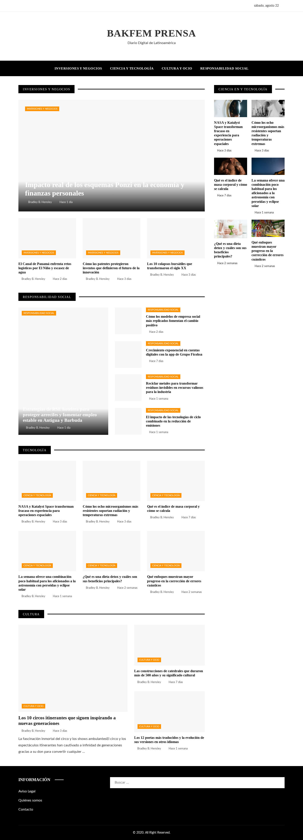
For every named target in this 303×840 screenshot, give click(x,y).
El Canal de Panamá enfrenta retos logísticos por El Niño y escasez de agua (44, 268)
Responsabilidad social (39, 313)
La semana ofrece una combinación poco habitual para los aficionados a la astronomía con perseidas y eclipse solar (268, 193)
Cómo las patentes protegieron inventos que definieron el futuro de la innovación (111, 268)
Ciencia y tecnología (37, 495)
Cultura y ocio (33, 706)
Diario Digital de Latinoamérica (152, 43)
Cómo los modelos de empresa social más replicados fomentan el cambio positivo (173, 321)
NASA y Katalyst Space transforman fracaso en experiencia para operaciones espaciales (46, 511)
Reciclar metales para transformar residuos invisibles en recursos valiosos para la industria (174, 387)
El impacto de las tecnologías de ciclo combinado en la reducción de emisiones (173, 421)
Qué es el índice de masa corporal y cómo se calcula (230, 184)
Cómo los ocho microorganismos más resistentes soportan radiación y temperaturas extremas (110, 511)
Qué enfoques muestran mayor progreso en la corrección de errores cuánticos (174, 581)
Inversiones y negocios (42, 109)
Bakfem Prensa (151, 33)
